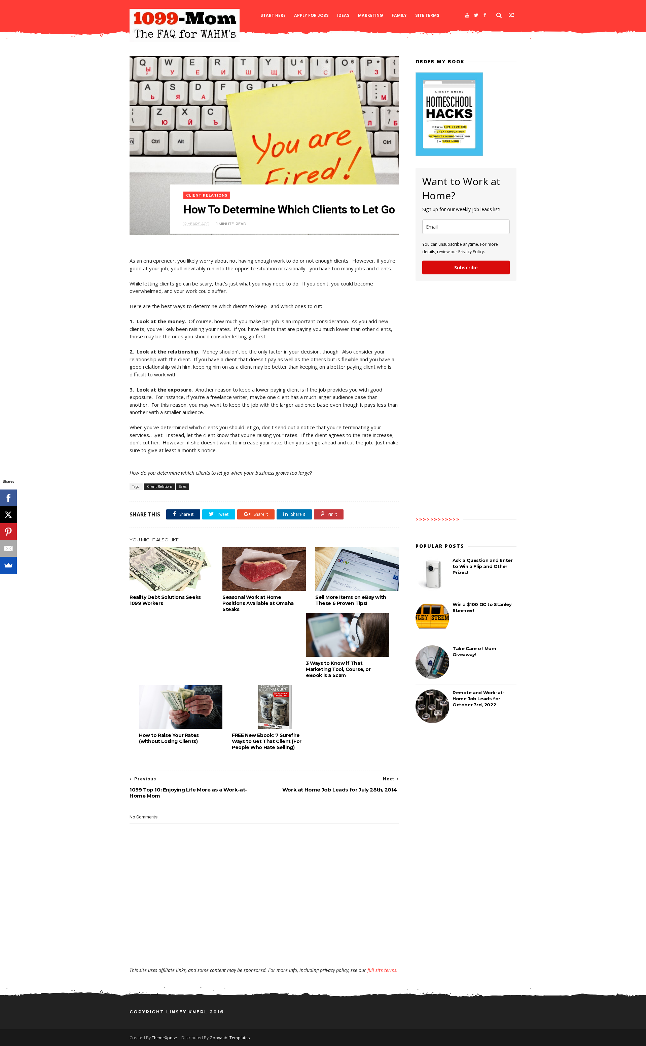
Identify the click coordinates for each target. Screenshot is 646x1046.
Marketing (370, 15)
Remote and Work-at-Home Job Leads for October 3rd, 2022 (478, 698)
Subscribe (466, 267)
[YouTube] (467, 15)
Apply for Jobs (311, 15)
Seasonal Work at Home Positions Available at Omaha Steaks (258, 603)
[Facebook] (484, 15)
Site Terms (427, 15)
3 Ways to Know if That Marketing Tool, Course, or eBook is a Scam (338, 669)
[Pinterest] (8, 531)
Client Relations (206, 195)
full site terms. (382, 970)
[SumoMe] (8, 565)
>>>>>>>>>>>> (438, 519)
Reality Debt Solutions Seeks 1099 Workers (165, 600)
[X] (8, 514)
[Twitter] (476, 15)
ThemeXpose (164, 1038)
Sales (182, 486)
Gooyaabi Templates (230, 1038)
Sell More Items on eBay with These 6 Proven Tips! (350, 600)
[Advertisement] (264, 947)
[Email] (8, 548)
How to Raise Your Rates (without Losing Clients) (169, 738)
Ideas (343, 15)
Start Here (273, 15)
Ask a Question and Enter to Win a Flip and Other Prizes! (482, 566)
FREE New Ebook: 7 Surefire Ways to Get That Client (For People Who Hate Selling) (266, 741)
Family (399, 15)
